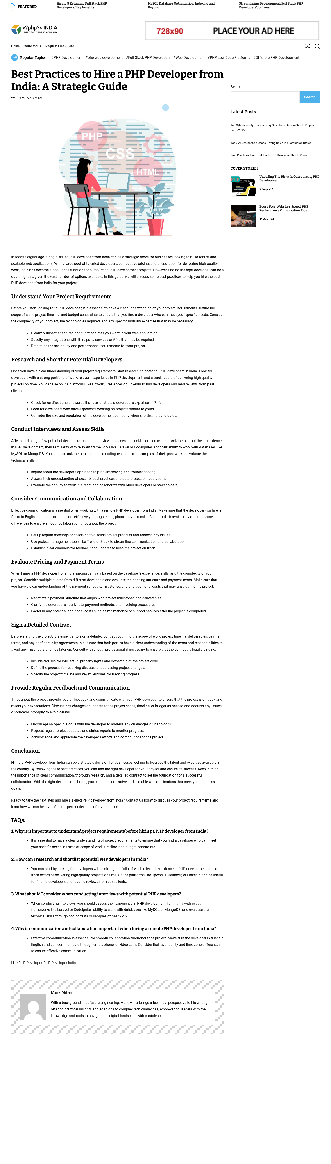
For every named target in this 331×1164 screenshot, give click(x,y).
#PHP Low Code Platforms (229, 57)
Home (15, 46)
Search (236, 87)
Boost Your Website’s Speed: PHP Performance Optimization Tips (283, 208)
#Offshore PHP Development (276, 57)
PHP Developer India (59, 963)
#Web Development (189, 57)
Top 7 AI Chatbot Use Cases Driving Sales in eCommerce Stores (271, 143)
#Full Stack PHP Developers (148, 57)
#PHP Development (67, 57)
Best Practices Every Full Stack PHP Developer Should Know (269, 155)
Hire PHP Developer (26, 963)
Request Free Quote (59, 46)
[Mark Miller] (33, 1007)
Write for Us (32, 46)
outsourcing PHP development (114, 270)
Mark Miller (34, 98)
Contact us (134, 800)
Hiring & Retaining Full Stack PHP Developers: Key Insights (52, 5)
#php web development (105, 57)
